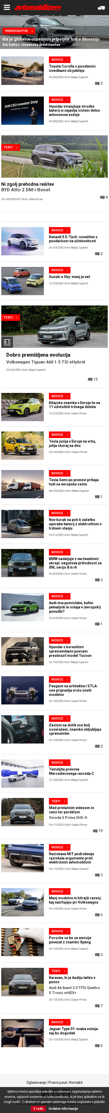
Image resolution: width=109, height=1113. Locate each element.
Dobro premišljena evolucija (38, 355)
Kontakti (76, 1082)
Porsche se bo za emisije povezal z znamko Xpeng (70, 940)
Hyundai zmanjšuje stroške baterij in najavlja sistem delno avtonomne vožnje (74, 110)
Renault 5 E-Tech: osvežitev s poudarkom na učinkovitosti (73, 239)
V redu (38, 1108)
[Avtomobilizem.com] (38, 8)
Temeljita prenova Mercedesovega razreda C (71, 771)
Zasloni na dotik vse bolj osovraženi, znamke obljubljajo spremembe (75, 729)
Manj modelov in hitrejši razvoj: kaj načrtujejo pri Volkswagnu (75, 900)
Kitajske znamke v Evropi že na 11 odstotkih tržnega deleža (74, 405)
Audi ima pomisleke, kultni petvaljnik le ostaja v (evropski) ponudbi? (75, 607)
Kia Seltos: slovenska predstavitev (31, 45)
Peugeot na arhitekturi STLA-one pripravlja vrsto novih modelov (73, 690)
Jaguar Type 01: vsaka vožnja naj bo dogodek (73, 1031)
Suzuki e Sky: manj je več (69, 277)
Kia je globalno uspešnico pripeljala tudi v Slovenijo (51, 39)
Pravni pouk (57, 1082)
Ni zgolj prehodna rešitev (27, 184)
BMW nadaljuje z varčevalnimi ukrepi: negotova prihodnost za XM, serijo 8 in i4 (75, 563)
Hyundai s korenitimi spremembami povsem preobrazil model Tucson (70, 651)
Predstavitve (16, 31)
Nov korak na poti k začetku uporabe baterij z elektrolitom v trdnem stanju (75, 524)
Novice (57, 59)
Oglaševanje (36, 1082)
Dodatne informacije (63, 1108)
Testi (8, 147)
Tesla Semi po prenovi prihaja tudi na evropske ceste (74, 482)
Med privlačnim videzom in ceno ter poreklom (71, 810)
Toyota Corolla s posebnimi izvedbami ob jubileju (72, 68)
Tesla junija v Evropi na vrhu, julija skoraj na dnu (72, 443)
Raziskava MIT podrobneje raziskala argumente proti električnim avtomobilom (71, 858)
